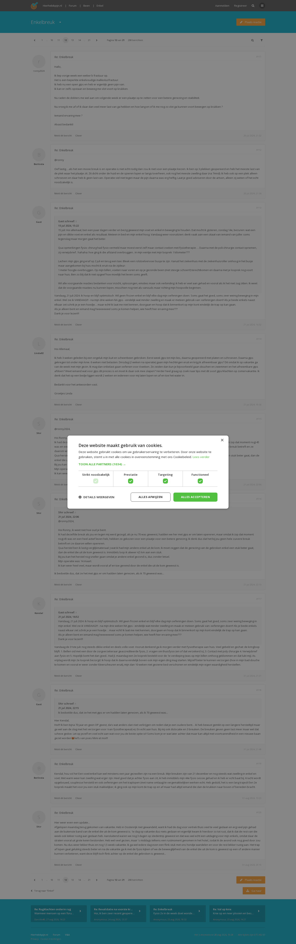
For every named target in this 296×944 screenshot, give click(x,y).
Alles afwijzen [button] (151, 497)
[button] (148, 464)
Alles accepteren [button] (195, 497)
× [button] (222, 440)
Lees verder (201, 457)
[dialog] (148, 472)
